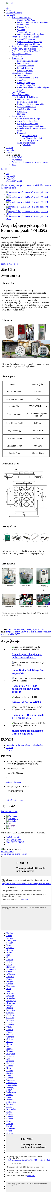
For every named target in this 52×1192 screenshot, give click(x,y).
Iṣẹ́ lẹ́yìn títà (17, 160)
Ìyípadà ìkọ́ (27, 145)
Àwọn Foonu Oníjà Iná (21, 53)
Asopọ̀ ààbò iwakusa (26, 39)
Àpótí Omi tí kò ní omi (26, 109)
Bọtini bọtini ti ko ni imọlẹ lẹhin (30, 104)
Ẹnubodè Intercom (25, 68)
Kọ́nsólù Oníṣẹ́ (23, 27)
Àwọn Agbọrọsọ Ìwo (26, 82)
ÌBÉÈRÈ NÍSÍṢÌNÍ (9, 811)
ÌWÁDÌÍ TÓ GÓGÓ (15, 842)
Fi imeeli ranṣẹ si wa (9, 264)
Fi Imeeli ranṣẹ (7, 851)
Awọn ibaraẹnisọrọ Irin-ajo (28, 119)
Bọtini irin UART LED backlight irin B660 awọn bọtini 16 (26, 688)
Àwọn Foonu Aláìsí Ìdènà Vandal (26, 51)
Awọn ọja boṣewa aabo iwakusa (25, 37)
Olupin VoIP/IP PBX (26, 20)
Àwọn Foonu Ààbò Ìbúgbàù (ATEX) (27, 46)
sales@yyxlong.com (14, 800)
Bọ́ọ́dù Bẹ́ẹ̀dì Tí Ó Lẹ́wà (27, 97)
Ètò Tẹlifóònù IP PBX (21, 17)
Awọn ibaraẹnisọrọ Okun (27, 123)
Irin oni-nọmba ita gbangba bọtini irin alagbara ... (27, 656)
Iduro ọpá (21, 114)
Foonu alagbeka (24, 99)
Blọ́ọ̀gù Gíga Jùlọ (13, 840)
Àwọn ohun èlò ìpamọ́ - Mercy (14, 854)
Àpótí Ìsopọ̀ (22, 111)
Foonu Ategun (23, 63)
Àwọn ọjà (10, 15)
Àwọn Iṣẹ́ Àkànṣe (14, 13)
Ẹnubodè (21, 29)
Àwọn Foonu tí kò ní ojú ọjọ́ (24, 49)
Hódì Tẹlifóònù (18, 92)
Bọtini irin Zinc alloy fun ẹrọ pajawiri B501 (26, 629)
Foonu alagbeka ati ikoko (27, 102)
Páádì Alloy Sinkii (30, 140)
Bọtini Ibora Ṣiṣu (29, 135)
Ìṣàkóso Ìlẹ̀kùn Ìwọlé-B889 (26, 702)
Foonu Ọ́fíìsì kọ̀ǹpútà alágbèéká (30, 34)
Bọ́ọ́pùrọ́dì (21, 133)
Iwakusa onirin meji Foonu (28, 44)
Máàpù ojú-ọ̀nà (12, 837)
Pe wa (9, 152)
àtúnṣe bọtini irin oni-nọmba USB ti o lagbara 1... (27, 732)
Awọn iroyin (11, 150)
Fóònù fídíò (17, 56)
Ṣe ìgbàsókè (17, 157)
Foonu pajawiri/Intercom (27, 61)
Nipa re (9, 147)
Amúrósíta (21, 80)
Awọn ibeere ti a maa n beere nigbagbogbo (30, 162)
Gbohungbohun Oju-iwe (27, 78)
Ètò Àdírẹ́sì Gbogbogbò (22, 73)
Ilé (7, 8)
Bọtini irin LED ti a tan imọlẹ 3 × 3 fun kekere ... (28, 716)
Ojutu (8, 10)
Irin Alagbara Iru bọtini (32, 138)
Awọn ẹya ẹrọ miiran (26, 143)
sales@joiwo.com (13, 782)
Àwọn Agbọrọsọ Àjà (26, 85)
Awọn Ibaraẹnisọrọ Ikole (27, 121)
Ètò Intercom (17, 58)
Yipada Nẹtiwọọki (25, 32)
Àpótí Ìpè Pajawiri (25, 70)
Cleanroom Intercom (25, 66)
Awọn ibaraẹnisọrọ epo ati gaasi (30, 126)
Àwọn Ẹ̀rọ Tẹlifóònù (20, 94)
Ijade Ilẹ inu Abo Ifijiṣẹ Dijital (29, 41)
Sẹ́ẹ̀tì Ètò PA (22, 75)
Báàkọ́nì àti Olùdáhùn (26, 107)
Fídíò (14, 164)
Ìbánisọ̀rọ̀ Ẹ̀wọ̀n (18, 116)
